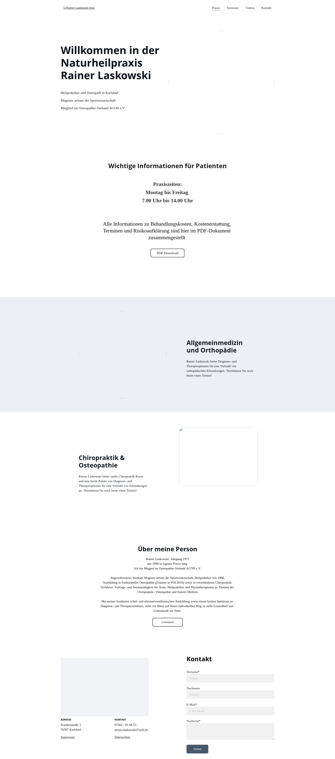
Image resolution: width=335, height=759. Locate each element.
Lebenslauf (168, 622)
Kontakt (266, 8)
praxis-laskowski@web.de (131, 729)
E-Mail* (192, 704)
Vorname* (193, 672)
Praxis (216, 8)
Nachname (193, 688)
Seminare (233, 8)
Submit (197, 749)
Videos (250, 8)
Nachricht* (193, 721)
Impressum (68, 737)
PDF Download (167, 253)
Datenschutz (122, 737)
